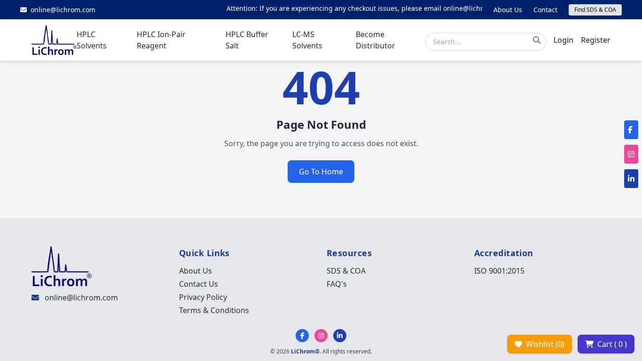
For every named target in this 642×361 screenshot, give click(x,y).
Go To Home (321, 171)
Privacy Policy (203, 297)
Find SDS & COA (595, 10)
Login (563, 40)
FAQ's (337, 284)
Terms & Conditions (214, 310)
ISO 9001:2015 (499, 271)
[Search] (536, 40)
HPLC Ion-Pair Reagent (161, 40)
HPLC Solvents (92, 40)
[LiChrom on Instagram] (321, 335)
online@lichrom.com (81, 297)
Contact (545, 9)
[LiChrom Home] (54, 40)
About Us (507, 9)
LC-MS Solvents (307, 40)
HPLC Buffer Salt (247, 40)
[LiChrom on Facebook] (302, 335)
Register (596, 40)
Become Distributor (375, 40)
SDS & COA (346, 271)
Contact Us (198, 284)
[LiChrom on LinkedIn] (339, 335)
